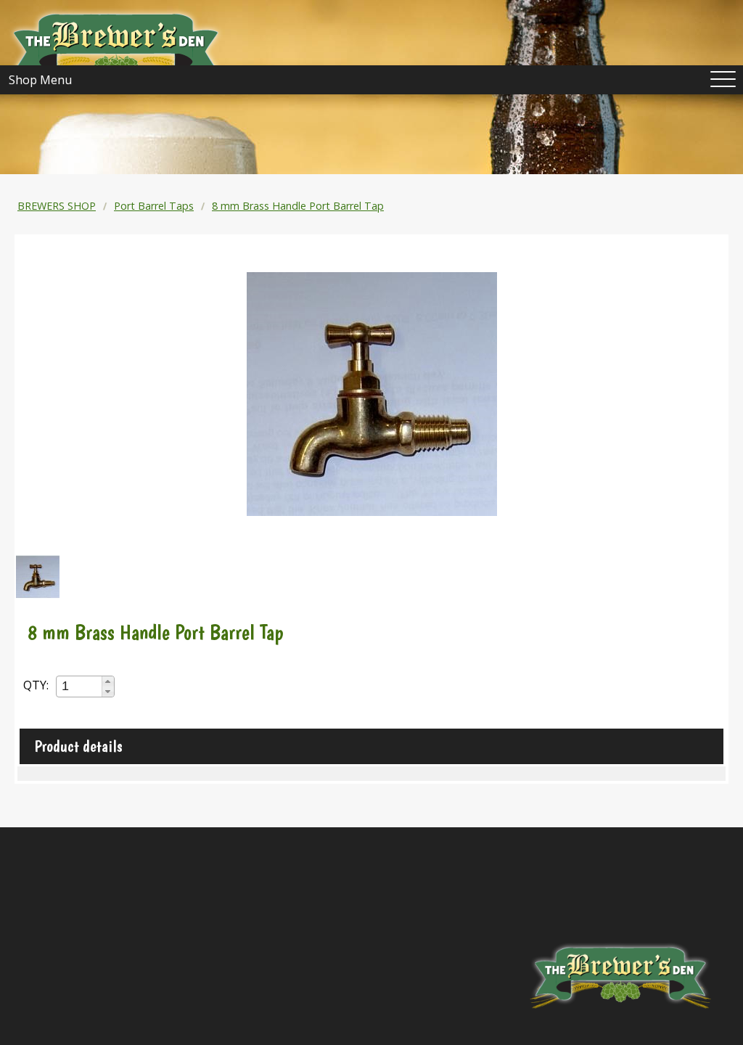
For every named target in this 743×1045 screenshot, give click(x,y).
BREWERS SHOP (56, 206)
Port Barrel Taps (154, 206)
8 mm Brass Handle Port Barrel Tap (298, 206)
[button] (108, 681)
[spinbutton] (80, 686)
